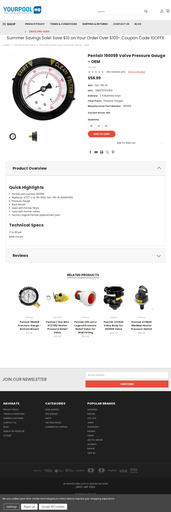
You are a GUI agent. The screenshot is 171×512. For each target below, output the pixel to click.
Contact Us (121, 24)
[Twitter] (107, 152)
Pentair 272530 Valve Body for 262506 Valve (114, 325)
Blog (138, 24)
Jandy (90, 422)
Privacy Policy (35, 24)
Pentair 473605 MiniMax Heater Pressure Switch (141, 325)
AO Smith (92, 444)
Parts (48, 418)
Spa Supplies (51, 413)
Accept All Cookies (53, 506)
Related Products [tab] (83, 275)
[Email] (96, 152)
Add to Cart (29, 299)
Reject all (29, 506)
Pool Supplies (52, 409)
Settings (12, 506)
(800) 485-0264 (39, 31)
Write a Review (136, 72)
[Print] (101, 152)
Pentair (91, 413)
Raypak (91, 448)
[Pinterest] (113, 152)
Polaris (91, 431)
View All (91, 453)
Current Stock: (99, 112)
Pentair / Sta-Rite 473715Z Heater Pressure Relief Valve (57, 327)
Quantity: (93, 119)
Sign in (7, 431)
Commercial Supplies (56, 427)
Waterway (93, 427)
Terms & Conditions (63, 24)
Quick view (29, 293)
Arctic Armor (95, 439)
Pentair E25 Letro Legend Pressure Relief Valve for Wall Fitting (85, 327)
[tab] (85, 168)
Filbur (90, 435)
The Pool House (53, 422)
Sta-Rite (91, 418)
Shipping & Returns (95, 24)
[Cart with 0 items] (167, 10)
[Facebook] (90, 152)
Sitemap (7, 435)
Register (19, 431)
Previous (166, 502)
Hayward (92, 409)
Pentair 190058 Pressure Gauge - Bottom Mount (29, 325)
